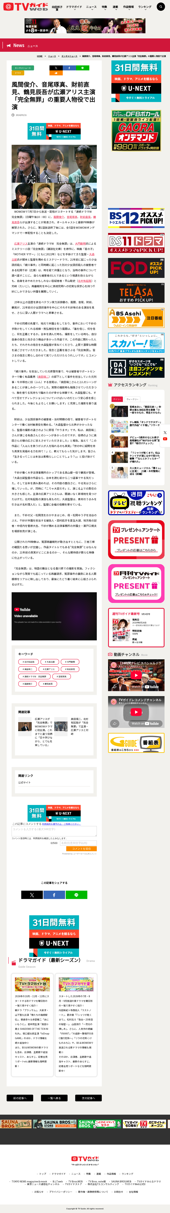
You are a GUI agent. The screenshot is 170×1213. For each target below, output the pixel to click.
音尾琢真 (72, 217)
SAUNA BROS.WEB (121, 1181)
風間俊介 (58, 217)
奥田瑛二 (43, 377)
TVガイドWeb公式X (135, 1184)
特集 (104, 7)
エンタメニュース (23, 67)
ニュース (91, 7)
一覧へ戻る (54, 1098)
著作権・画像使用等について (93, 1192)
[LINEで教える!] (82, 67)
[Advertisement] (136, 179)
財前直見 (85, 217)
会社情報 (133, 1192)
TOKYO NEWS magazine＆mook (29, 1181)
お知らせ (38, 1192)
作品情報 (128, 7)
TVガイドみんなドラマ (149, 1181)
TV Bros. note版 (97, 1181)
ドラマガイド (74, 7)
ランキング (144, 7)
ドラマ (18, 72)
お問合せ (118, 1192)
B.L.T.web (58, 1181)
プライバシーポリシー (60, 1192)
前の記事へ (20, 1098)
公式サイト (24, 782)
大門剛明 (80, 243)
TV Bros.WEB (75, 1181)
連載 (115, 7)
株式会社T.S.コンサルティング (103, 1184)
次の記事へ (88, 1098)
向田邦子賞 (57, 8)
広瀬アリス (21, 243)
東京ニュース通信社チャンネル (43, 1184)
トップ (42, 1174)
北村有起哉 (84, 281)
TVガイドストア (73, 1184)
